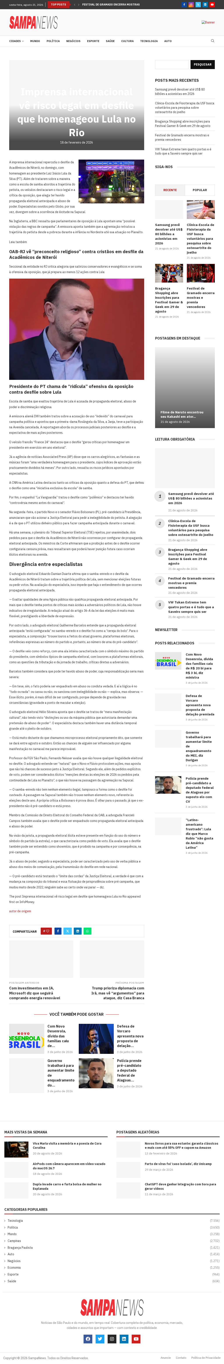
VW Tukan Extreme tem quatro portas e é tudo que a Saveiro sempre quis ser (183, 151)
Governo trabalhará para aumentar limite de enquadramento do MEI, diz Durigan (199, 746)
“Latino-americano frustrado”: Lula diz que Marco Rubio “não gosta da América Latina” (199, 834)
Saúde (110, 41)
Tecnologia (149, 41)
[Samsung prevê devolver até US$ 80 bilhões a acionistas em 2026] (169, 209)
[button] (74, 4)
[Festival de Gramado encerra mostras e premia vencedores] (201, 273)
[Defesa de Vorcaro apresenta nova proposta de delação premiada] (96, 1039)
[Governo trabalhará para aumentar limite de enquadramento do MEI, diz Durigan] (26, 1075)
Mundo (35, 41)
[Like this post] (47, 931)
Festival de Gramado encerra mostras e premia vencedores (126, 4)
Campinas (114, 1241)
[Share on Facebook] (57, 931)
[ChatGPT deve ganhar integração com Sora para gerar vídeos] (128, 1190)
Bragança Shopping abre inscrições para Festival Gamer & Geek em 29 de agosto (182, 123)
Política (53, 41)
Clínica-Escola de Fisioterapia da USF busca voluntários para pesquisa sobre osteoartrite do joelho (184, 107)
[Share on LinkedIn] (78, 931)
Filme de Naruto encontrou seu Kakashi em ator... (182, 414)
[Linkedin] (205, 4)
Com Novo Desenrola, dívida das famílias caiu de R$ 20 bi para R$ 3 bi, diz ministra (199, 665)
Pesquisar (203, 64)
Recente (170, 190)
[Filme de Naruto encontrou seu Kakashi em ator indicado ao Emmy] (185, 387)
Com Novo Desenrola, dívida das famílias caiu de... (58, 1036)
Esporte (93, 41)
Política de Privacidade (206, 1358)
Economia (114, 1268)
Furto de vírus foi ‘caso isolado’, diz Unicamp (178, 1164)
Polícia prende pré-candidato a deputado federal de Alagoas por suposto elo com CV (200, 790)
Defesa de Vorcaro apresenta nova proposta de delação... (130, 1036)
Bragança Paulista (114, 1248)
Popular (200, 190)
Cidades (15, 41)
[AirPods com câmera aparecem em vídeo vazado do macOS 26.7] (16, 1170)
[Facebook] (184, 4)
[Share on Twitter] (67, 931)
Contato (181, 1358)
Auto (168, 41)
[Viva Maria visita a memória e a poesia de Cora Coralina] (16, 1150)
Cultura (127, 41)
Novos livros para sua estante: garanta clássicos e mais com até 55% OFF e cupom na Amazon (181, 1146)
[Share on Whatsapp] (87, 931)
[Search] (212, 41)
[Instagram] (191, 4)
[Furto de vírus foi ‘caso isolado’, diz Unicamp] (128, 1170)
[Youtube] (212, 4)
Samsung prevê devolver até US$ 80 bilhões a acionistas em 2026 (180, 91)
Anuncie (166, 1358)
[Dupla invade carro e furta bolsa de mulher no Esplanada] (16, 1190)
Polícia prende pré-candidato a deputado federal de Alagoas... (129, 1070)
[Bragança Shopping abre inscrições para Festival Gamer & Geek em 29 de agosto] (169, 273)
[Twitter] (198, 4)
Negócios (73, 41)
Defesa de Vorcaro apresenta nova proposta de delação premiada (200, 705)
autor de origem (20, 911)
